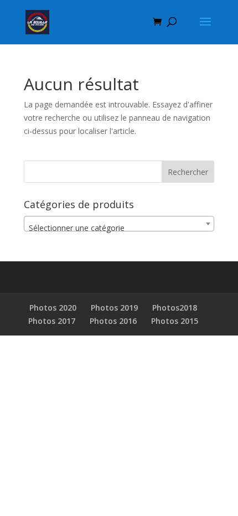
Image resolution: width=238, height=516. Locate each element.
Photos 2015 (174, 321)
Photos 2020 (52, 307)
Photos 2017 (51, 321)
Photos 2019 (114, 307)
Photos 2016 (113, 321)
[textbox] (119, 228)
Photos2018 (174, 307)
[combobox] (119, 223)
